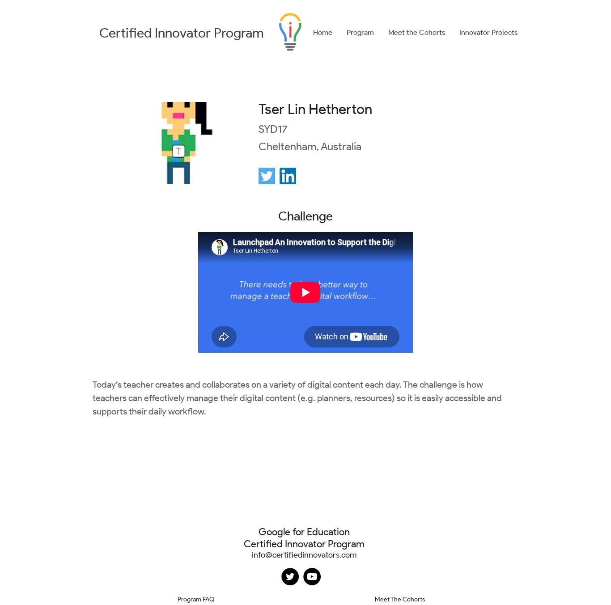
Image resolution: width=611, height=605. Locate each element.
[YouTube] (312, 576)
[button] (360, 32)
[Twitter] (290, 576)
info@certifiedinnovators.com (304, 555)
